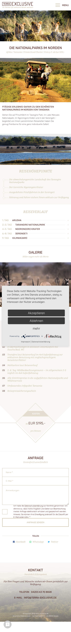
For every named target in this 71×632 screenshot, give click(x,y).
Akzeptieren (36, 313)
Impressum (25, 342)
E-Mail (35, 597)
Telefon (35, 592)
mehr (36, 328)
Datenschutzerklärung (33, 506)
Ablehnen (36, 321)
